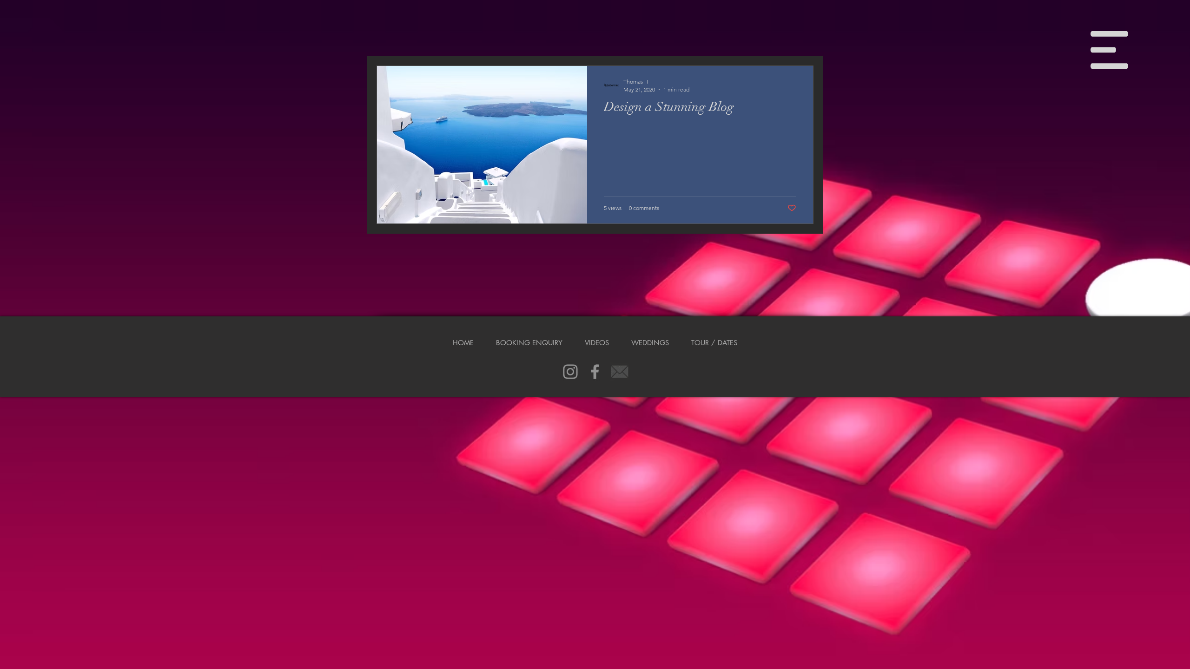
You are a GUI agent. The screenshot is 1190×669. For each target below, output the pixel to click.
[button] (1109, 50)
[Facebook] (595, 371)
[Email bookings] (619, 371)
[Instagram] (570, 371)
